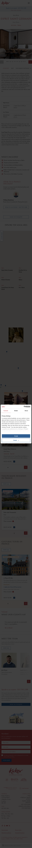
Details (15, 440)
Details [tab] (16, 410)
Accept (16, 436)
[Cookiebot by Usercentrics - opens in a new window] (23, 407)
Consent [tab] (5, 410)
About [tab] (26, 410)
